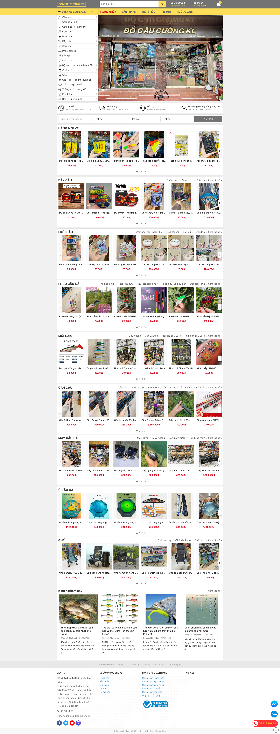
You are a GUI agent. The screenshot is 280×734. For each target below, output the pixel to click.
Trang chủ (107, 11)
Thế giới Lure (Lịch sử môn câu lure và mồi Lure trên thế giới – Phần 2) (160, 631)
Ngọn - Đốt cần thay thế (145, 387)
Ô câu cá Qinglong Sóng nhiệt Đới (77, 522)
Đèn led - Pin (197, 283)
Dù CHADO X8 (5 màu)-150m (157, 212)
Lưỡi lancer (172, 231)
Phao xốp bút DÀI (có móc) (156, 160)
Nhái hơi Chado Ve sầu (181, 368)
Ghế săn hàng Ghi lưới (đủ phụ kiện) (188, 572)
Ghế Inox (200, 540)
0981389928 (178, 2)
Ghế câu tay (165, 540)
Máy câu (67, 36)
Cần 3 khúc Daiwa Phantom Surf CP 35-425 (165, 420)
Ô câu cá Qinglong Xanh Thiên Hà (105, 522)
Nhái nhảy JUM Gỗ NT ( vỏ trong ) (215, 368)
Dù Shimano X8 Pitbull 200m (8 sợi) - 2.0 (218, 212)
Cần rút (200, 387)
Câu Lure (67, 31)
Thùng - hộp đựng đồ (74, 89)
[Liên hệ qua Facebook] (274, 704)
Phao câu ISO (125, 283)
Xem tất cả (214, 180)
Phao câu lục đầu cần (174, 283)
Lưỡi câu (67, 60)
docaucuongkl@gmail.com (75, 715)
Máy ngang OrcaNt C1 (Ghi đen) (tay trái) (136, 470)
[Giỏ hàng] (218, 4)
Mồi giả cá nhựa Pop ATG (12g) (75, 160)
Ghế (64, 74)
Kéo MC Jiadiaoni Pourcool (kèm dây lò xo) (219, 160)
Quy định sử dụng (151, 695)
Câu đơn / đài (70, 21)
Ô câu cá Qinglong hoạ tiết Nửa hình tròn (164, 522)
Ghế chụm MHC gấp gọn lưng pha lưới (217, 572)
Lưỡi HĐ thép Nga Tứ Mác (210, 264)
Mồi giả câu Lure (171, 335)
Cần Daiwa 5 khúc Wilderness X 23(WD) (108, 420)
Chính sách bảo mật (152, 692)
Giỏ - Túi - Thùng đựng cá (77, 79)
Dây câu (66, 41)
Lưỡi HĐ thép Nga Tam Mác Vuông (160, 264)
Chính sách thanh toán (153, 678)
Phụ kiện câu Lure (195, 335)
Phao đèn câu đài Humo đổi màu (104, 316)
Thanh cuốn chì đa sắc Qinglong (186, 160)
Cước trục (172, 180)
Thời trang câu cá (72, 84)
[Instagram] (78, 723)
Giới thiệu (148, 11)
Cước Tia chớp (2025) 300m (184, 212)
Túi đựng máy (197, 437)
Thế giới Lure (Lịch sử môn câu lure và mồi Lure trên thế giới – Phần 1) (119, 631)
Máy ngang (134, 335)
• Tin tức (163, 664)
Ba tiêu (187, 231)
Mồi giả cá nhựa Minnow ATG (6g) (105, 160)
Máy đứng (142, 437)
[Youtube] (72, 723)
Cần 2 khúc (151, 335)
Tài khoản (197, 2)
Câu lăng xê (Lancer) (74, 26)
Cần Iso (123, 387)
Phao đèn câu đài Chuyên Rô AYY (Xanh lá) (192, 316)
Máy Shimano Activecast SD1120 (214, 470)
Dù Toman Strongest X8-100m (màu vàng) (109, 212)
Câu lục (66, 17)
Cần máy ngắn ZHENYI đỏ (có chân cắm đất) (220, 420)
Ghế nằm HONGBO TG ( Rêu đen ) (77, 572)
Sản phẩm (128, 11)
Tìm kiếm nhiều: (106, 664)
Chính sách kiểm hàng (153, 685)
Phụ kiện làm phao (147, 283)
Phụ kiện (67, 94)
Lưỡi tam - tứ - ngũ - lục (148, 231)
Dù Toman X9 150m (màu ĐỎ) (75, 212)
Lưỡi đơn (200, 231)
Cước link (187, 180)
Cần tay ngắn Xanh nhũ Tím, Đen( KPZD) (136, 420)
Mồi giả (66, 55)
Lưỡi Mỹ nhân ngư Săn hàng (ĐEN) (77, 264)
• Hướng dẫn (176, 664)
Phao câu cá (69, 50)
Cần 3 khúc (186, 387)
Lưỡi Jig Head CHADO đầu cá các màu (134, 264)
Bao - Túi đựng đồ (72, 98)
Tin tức (166, 11)
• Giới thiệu (150, 664)
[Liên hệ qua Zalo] (274, 714)
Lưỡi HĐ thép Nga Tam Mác (183, 264)
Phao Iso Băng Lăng (153, 316)
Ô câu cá (67, 70)
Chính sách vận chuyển (153, 681)
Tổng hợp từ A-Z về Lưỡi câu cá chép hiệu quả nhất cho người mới (77, 631)
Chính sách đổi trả (151, 688)
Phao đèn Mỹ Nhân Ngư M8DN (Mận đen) (218, 316)
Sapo (164, 731)
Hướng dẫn (185, 11)
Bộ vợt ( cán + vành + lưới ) (77, 65)
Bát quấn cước (177, 437)
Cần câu (66, 46)
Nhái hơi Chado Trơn (154, 368)
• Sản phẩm (136, 664)
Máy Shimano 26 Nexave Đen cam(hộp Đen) (83, 470)
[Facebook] (59, 723)
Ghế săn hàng (183, 540)
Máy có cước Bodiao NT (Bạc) (103, 470)
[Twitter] (65, 723)
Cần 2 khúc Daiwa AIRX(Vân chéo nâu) (80, 420)
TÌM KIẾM (208, 119)
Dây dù (201, 180)
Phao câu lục (106, 283)
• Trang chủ (122, 664)
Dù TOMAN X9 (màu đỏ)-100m (130, 212)
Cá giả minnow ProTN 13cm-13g (104, 368)
